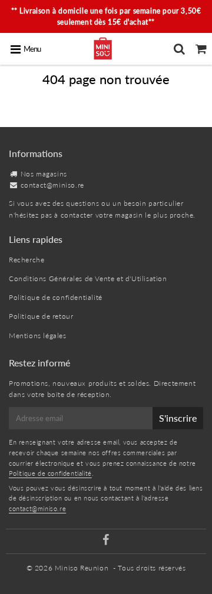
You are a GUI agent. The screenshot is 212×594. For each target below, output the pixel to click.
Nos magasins (44, 173)
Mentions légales (38, 335)
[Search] (179, 48)
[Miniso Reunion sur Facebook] (106, 541)
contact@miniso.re (52, 185)
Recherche (26, 259)
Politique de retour (41, 316)
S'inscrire (178, 417)
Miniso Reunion (81, 567)
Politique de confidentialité (55, 297)
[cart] (201, 48)
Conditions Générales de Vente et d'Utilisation (88, 278)
